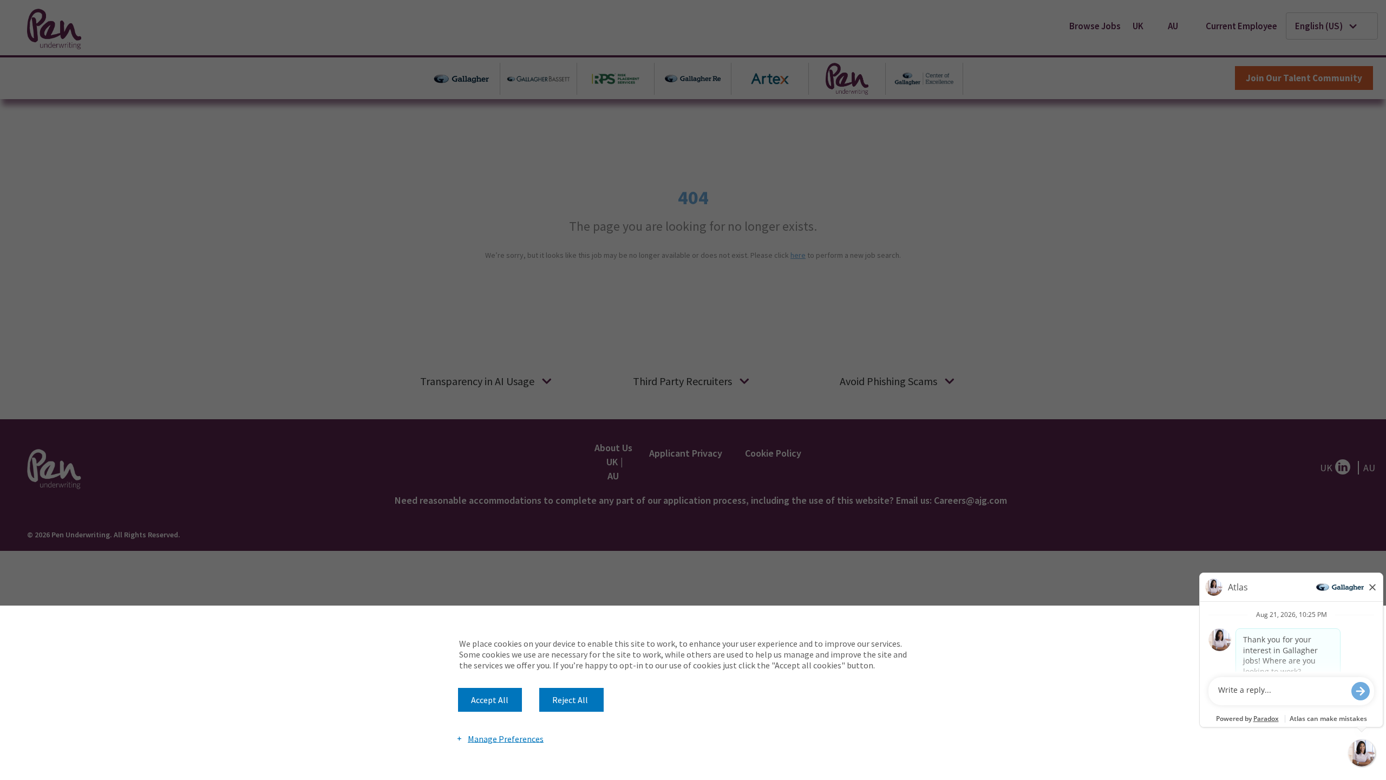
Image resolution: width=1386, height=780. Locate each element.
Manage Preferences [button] (506, 738)
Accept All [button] (489, 699)
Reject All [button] (570, 699)
